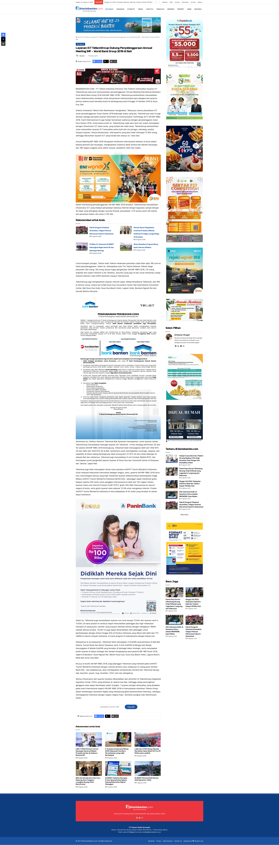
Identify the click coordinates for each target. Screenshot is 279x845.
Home (79, 37)
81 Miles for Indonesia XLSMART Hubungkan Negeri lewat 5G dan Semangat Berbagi (101, 247)
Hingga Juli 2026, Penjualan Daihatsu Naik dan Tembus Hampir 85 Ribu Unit (190, 483)
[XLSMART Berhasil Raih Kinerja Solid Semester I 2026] (148, 768)
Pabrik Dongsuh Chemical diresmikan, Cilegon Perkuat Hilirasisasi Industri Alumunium (133, 2)
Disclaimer (185, 2)
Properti (180, 9)
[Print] (3, 43)
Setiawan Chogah (182, 335)
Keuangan (120, 9)
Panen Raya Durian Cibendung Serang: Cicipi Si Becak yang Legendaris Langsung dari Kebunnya (174, 604)
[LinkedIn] (178, 346)
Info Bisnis (109, 9)
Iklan (171, 2)
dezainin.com (198, 841)
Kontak (193, 2)
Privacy (177, 2)
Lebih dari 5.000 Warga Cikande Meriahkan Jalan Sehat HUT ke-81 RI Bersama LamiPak (148, 751)
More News (184, 514)
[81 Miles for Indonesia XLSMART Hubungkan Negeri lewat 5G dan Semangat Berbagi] (82, 247)
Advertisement (168, 841)
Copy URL (131, 707)
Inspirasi (170, 9)
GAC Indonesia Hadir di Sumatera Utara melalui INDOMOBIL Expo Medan (188, 494)
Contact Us (178, 841)
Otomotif (131, 9)
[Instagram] (183, 346)
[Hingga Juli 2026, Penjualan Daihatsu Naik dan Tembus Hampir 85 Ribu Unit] (172, 484)
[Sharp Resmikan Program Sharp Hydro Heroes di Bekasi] (126, 247)
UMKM (189, 9)
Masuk (200, 2)
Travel (140, 9)
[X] (3, 39)
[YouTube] (181, 346)
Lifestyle (149, 9)
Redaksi (165, 2)
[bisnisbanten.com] (89, 9)
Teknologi (160, 9)
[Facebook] (175, 346)
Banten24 (198, 9)
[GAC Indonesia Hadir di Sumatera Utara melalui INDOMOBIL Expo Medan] (172, 495)
